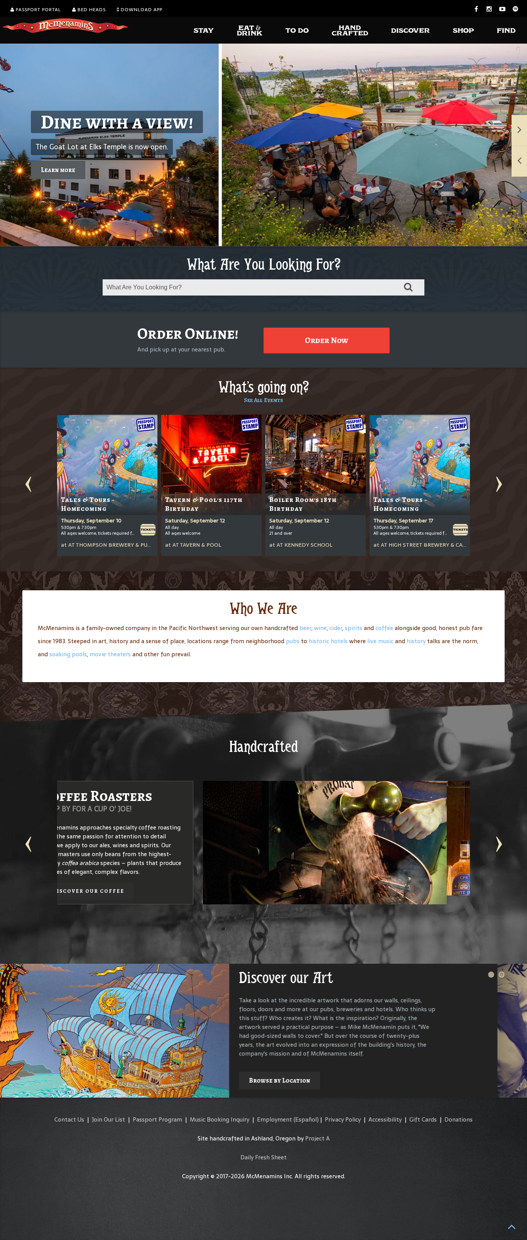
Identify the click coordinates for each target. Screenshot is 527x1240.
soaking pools (68, 654)
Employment (274, 1119)
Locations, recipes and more (378, 882)
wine (320, 628)
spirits (353, 628)
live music (380, 641)
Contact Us (69, 1119)
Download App (140, 10)
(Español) (306, 1119)
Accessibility (385, 1119)
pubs (292, 641)
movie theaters (110, 654)
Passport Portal (37, 10)
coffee (384, 628)
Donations (458, 1119)
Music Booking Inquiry (219, 1119)
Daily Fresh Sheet (263, 1157)
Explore (291, 1071)
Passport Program (157, 1119)
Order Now (326, 340)
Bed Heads (91, 10)
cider (335, 628)
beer (305, 628)
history (416, 641)
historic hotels (328, 641)
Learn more (58, 170)
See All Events (263, 400)
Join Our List (108, 1119)
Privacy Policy (343, 1119)
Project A (317, 1138)
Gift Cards (423, 1119)
